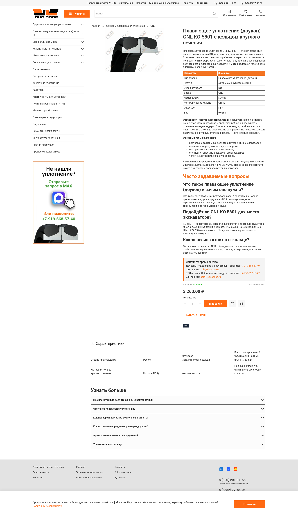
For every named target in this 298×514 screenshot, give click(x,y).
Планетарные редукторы (47, 117)
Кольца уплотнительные (47, 48)
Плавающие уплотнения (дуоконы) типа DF (56, 33)
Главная (95, 25)
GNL (152, 25)
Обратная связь (123, 472)
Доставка (120, 477)
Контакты (202, 3)
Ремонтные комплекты (46, 131)
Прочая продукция (43, 144)
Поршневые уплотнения (46, 62)
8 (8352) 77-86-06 (253, 3)
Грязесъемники (41, 69)
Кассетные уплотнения (46, 83)
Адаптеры (38, 89)
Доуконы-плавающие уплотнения (125, 25)
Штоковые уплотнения (46, 55)
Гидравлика (39, 124)
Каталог (79, 13)
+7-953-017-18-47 (250, 273)
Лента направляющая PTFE (49, 103)
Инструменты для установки (49, 96)
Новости (141, 3)
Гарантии (188, 3)
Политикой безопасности (47, 506)
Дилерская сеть (41, 472)
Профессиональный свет (47, 151)
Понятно (249, 504)
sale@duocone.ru (210, 269)
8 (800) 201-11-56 (227, 3)
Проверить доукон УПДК (101, 3)
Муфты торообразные (45, 110)
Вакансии (38, 477)
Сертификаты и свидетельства (48, 467)
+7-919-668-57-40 (250, 265)
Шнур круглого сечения (46, 137)
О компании (126, 3)
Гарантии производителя (89, 477)
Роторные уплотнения (45, 76)
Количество (189, 298)
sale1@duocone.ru (211, 276)
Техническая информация (164, 3)
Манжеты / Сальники (45, 41)
